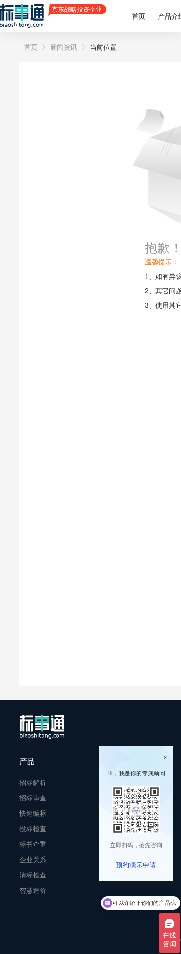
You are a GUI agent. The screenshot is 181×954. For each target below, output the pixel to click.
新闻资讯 (63, 47)
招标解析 (32, 782)
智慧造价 (32, 890)
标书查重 (32, 844)
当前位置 (103, 47)
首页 (138, 16)
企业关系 (32, 859)
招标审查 (32, 797)
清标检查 (32, 874)
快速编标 (32, 813)
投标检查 (32, 828)
